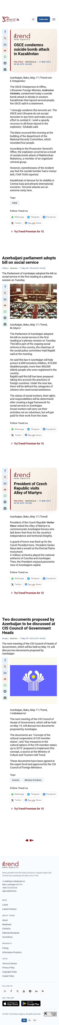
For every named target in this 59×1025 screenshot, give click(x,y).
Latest (5, 905)
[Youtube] (23, 991)
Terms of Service (9, 963)
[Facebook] (11, 991)
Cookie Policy (8, 976)
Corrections (7, 937)
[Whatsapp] (4, 991)
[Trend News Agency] (10, 864)
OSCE (14, 203)
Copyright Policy (9, 972)
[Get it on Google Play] (31, 1003)
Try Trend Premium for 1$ (29, 231)
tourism (15, 780)
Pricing (5, 948)
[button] (5, 32)
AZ (29, 1020)
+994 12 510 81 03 (9, 888)
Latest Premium (9, 909)
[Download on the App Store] (10, 1003)
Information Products (11, 952)
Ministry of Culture (33, 780)
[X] (17, 991)
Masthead (6, 924)
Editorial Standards (10, 933)
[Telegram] (30, 991)
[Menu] (54, 19)
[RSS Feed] (42, 991)
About (5, 920)
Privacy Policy (8, 967)
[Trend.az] (10, 19)
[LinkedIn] (36, 991)
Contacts (6, 928)
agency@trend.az (9, 891)
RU (35, 1020)
